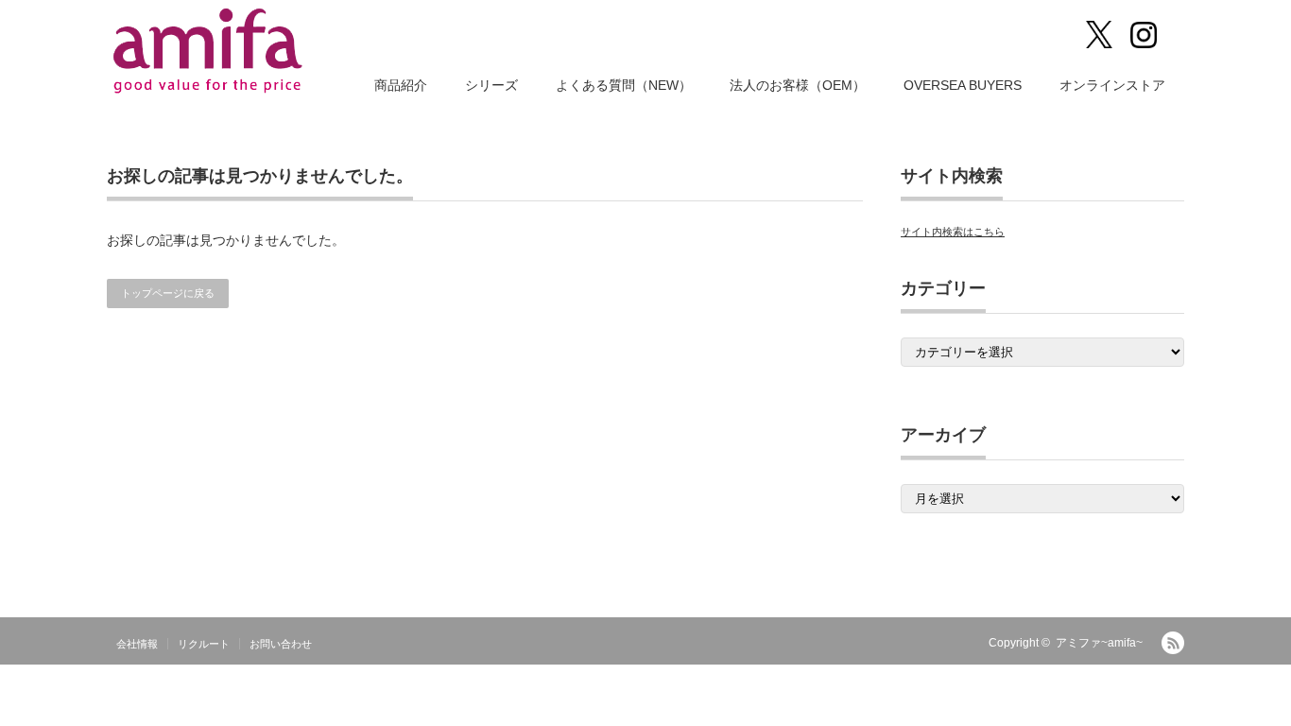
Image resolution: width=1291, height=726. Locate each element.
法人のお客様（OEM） (798, 85)
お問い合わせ (281, 643)
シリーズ (491, 85)
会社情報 (137, 643)
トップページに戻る (168, 293)
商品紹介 (400, 85)
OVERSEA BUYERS (963, 85)
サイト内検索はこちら (953, 231)
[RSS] (1173, 642)
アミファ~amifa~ (1099, 642)
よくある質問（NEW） (624, 85)
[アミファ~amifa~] (209, 51)
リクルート (204, 643)
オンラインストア (1112, 85)
